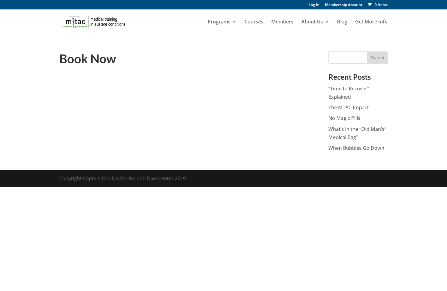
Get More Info (371, 22)
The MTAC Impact (348, 107)
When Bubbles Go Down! (357, 148)
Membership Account (343, 5)
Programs (219, 22)
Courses (253, 22)
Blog (342, 22)
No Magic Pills (344, 118)
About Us (312, 22)
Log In (314, 5)
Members (282, 22)
